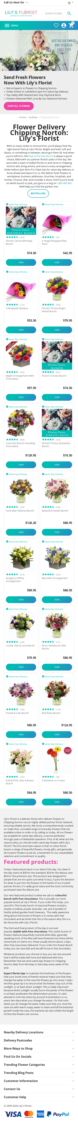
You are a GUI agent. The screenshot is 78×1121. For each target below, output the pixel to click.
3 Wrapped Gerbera (17, 308)
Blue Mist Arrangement (55, 578)
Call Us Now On (14, 2)
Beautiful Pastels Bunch (55, 510)
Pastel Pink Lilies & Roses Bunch (20, 782)
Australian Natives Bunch (20, 510)
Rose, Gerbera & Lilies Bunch (54, 647)
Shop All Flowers (19, 106)
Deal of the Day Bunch (40, 156)
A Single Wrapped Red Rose (54, 242)
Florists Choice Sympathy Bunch (56, 445)
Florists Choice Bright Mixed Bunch (54, 310)
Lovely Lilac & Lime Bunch (20, 645)
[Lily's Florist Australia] (21, 13)
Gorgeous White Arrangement (15, 580)
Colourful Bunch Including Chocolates (20, 445)
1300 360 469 (64, 183)
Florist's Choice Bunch (54, 375)
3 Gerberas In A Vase (53, 780)
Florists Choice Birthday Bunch (19, 242)
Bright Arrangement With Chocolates (20, 377)
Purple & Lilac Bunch (17, 713)
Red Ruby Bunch (51, 713)
